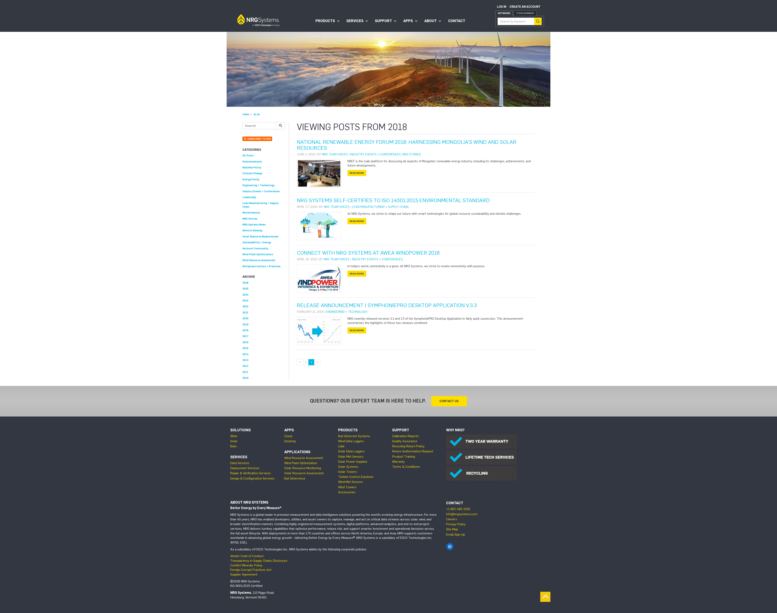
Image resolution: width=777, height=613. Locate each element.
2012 (245, 365)
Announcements (252, 161)
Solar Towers (347, 472)
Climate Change (252, 173)
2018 (245, 330)
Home (245, 114)
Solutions (240, 430)
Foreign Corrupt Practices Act (251, 570)
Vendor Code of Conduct (247, 556)
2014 (245, 354)
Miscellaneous (251, 212)
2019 (245, 324)
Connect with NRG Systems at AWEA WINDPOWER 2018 (368, 253)
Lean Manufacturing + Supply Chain (380, 207)
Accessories (346, 492)
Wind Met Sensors (350, 482)
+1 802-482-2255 (458, 509)
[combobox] (520, 21)
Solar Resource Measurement (260, 236)
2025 (245, 288)
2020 (245, 318)
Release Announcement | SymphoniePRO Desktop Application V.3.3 (387, 305)
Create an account (525, 7)
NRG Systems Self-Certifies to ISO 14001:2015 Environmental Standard (393, 200)
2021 (245, 312)
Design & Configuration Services (252, 478)
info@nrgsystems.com (461, 514)
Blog (257, 114)
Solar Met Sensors (351, 456)
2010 (245, 377)
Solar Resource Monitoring (302, 468)
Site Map (452, 529)
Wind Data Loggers (351, 441)
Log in (501, 7)
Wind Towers (347, 487)
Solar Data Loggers (351, 451)
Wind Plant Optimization (257, 254)
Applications (297, 452)
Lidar (341, 446)
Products (325, 21)
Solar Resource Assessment (304, 473)
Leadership (249, 197)
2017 (245, 336)
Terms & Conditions (406, 467)
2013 (245, 360)
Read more (357, 173)
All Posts (248, 155)
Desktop (290, 441)
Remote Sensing (252, 230)
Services (354, 21)
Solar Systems (348, 467)
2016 (245, 342)
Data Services (239, 463)
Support (383, 21)
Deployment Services (244, 468)
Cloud (288, 436)
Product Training (403, 456)
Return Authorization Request (412, 451)
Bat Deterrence (294, 478)
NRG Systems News (254, 224)
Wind (233, 436)
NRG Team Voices (335, 154)
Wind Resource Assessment (258, 260)
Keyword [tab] (504, 13)
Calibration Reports (405, 436)
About (430, 21)
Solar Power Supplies (352, 461)
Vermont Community (255, 248)
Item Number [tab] (525, 13)
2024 (245, 294)
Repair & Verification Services (250, 473)
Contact (456, 21)
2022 (245, 306)
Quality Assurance (404, 441)
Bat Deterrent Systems (354, 436)
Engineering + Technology (346, 312)
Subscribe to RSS (259, 138)
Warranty (398, 461)
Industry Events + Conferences (375, 154)
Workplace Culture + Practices (261, 266)
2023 (245, 300)
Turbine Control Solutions (356, 477)
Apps (408, 21)
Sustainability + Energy (256, 242)
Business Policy (251, 167)
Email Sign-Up (455, 534)
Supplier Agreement (243, 574)
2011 (245, 372)
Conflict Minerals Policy (246, 565)
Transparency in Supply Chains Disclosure (258, 561)
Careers (451, 519)
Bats (233, 446)
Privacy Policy (456, 524)
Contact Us (449, 401)
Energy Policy (250, 179)
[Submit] (537, 21)
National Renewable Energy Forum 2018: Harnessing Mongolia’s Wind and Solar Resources (406, 145)
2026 (245, 282)
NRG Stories (411, 154)
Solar (234, 441)
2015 (245, 348)
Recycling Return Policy (408, 446)
